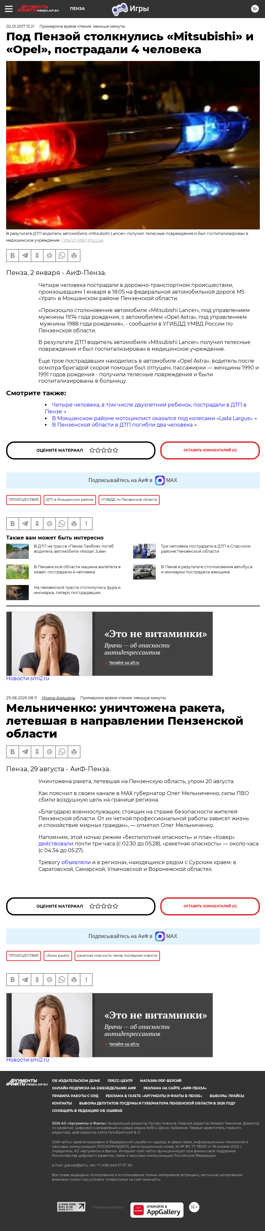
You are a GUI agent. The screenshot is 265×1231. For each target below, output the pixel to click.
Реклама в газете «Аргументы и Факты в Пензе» (154, 1096)
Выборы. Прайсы (227, 1096)
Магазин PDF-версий (160, 1081)
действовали (56, 844)
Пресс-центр (120, 1081)
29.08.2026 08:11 (21, 697)
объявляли (76, 862)
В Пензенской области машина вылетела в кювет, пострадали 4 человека (77, 569)
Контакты (62, 1103)
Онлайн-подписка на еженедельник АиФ (94, 1088)
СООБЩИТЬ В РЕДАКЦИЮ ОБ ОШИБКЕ (87, 1111)
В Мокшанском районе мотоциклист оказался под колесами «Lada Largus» (152, 418)
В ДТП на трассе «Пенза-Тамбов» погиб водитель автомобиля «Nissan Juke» (74, 549)
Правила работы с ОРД (75, 1096)
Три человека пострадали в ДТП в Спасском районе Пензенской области (205, 549)
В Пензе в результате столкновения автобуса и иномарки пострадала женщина (206, 569)
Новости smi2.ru (27, 678)
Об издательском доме (76, 1081)
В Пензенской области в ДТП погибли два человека (122, 425)
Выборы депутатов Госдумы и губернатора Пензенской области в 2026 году (157, 1103)
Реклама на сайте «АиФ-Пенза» (175, 1088)
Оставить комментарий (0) (210, 450)
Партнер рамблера (107, 1207)
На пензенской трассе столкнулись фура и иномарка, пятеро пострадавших (77, 590)
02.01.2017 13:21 (20, 26)
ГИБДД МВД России (82, 240)
